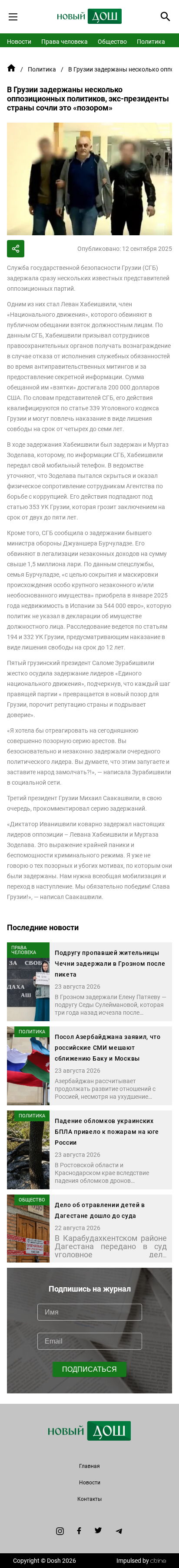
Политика (151, 41)
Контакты (89, 1499)
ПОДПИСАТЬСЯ (89, 1369)
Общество (112, 41)
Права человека (64, 41)
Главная (89, 1466)
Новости (19, 41)
